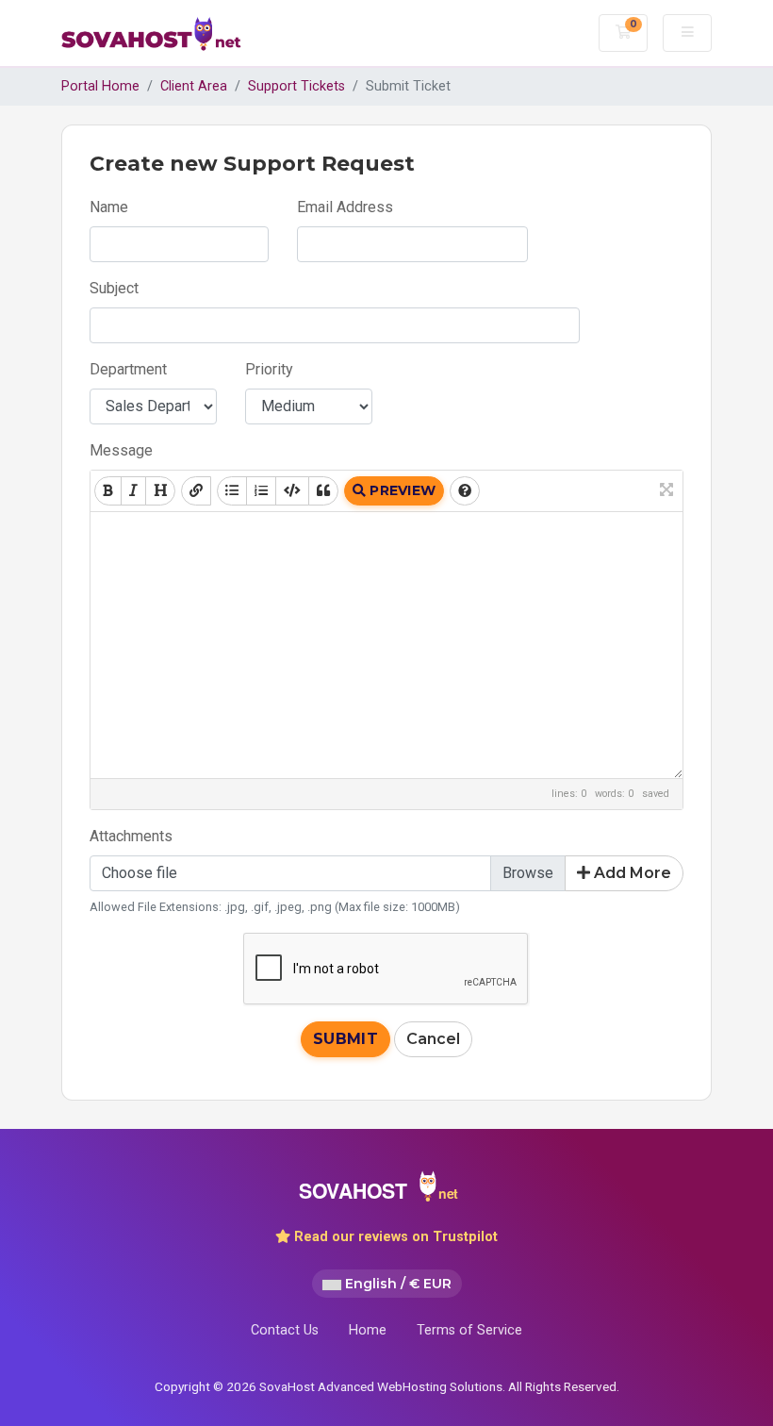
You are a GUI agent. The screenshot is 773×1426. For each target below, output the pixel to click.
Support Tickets (296, 86)
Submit (345, 1039)
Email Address (345, 207)
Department (128, 369)
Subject (114, 288)
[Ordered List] (261, 491)
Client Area (193, 86)
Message (121, 450)
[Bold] (108, 491)
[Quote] (323, 491)
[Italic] (133, 491)
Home (367, 1330)
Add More (630, 873)
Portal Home (100, 86)
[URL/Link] (196, 491)
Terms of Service (469, 1330)
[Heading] (160, 491)
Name (109, 207)
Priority (269, 369)
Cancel (433, 1039)
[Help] (465, 491)
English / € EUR (396, 1283)
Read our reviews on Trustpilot (394, 1237)
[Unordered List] (232, 491)
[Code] (292, 491)
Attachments (131, 836)
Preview (401, 490)
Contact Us (285, 1330)
